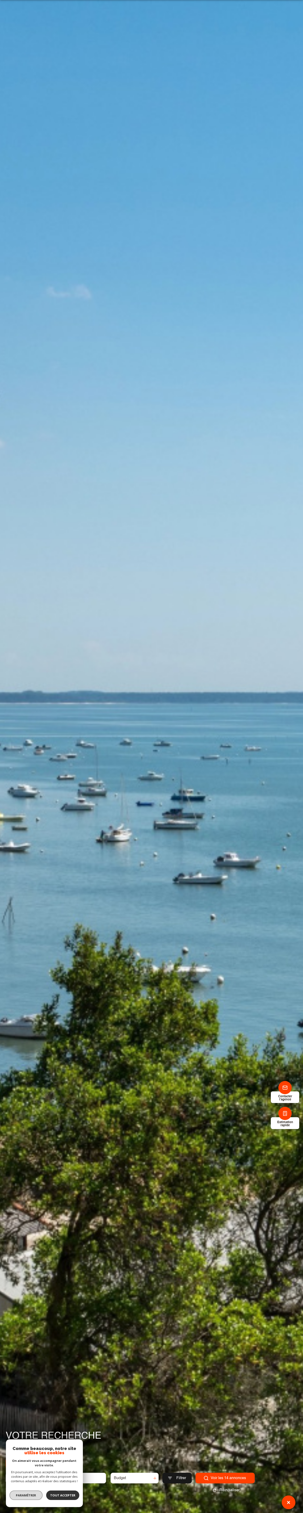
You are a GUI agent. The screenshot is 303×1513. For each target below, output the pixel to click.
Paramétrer (26, 1495)
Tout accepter (62, 1495)
